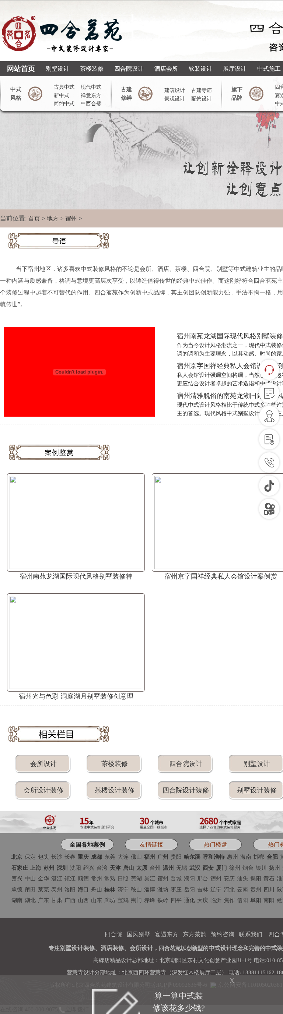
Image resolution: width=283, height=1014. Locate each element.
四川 (269, 890)
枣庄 (176, 890)
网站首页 (21, 69)
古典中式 (64, 87)
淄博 (149, 890)
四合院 (113, 934)
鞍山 (136, 890)
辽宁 (215, 890)
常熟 (109, 878)
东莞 (109, 857)
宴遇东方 (166, 934)
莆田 (30, 890)
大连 (123, 857)
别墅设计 (57, 69)
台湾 (102, 868)
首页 (34, 218)
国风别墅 (138, 934)
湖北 (30, 900)
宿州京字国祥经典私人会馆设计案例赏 (220, 576)
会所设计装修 (43, 790)
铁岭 (162, 900)
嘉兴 (16, 878)
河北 (229, 890)
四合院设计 (129, 69)
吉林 (202, 890)
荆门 (136, 900)
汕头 (242, 878)
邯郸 (259, 857)
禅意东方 (91, 95)
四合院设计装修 (186, 790)
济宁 (123, 890)
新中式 (61, 95)
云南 (242, 890)
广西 (70, 900)
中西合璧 (91, 103)
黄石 (269, 878)
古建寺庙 (201, 90)
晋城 (176, 878)
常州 (96, 878)
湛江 (56, 878)
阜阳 (255, 900)
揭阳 (255, 878)
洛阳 (70, 890)
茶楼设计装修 (114, 790)
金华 (43, 878)
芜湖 (136, 878)
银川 (261, 868)
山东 (96, 900)
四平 (176, 900)
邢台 (202, 878)
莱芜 (43, 890)
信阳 (242, 900)
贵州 (255, 890)
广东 (43, 900)
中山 (30, 878)
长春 (70, 857)
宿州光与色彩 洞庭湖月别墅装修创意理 (76, 696)
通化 (189, 900)
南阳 (269, 900)
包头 (43, 857)
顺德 (83, 878)
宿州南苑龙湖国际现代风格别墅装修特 (76, 576)
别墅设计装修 (257, 790)
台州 (155, 868)
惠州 (232, 857)
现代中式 (91, 87)
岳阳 (189, 890)
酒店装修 (112, 948)
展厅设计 (235, 69)
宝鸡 (123, 900)
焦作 (229, 900)
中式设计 (220, 948)
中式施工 (269, 69)
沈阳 (75, 868)
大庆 (202, 900)
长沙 (56, 857)
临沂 (215, 900)
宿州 (71, 218)
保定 (30, 857)
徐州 (234, 868)
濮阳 (189, 878)
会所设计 (43, 763)
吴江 (149, 878)
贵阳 (176, 857)
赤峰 (149, 900)
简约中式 (64, 103)
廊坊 (109, 900)
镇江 (70, 878)
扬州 (274, 868)
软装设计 (200, 69)
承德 (16, 890)
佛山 (136, 857)
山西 (83, 900)
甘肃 (56, 900)
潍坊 (162, 890)
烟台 (248, 868)
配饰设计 (201, 99)
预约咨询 (222, 934)
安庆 (229, 878)
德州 (215, 878)
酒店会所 (166, 69)
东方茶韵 (194, 934)
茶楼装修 (92, 69)
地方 (53, 218)
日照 (123, 878)
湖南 (16, 900)
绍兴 (88, 868)
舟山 (96, 890)
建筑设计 (174, 90)
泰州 (56, 890)
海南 (245, 857)
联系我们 (250, 934)
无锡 (181, 868)
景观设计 (174, 99)
